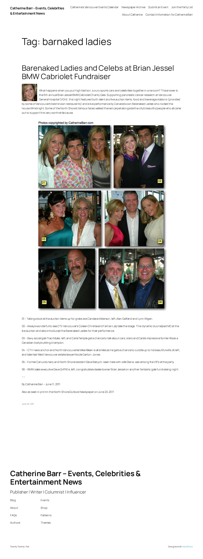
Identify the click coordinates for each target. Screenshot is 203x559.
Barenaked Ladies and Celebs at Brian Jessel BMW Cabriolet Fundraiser (98, 72)
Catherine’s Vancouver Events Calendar (94, 7)
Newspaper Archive (133, 7)
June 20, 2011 (28, 403)
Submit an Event (158, 7)
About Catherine (132, 14)
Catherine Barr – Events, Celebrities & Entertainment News (37, 11)
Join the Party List (182, 7)
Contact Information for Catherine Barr (169, 14)
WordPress (187, 546)
